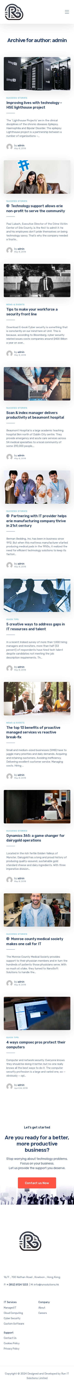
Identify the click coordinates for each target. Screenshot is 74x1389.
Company (44, 1302)
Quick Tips (12, 619)
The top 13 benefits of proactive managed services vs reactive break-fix (33, 732)
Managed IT (10, 1307)
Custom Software (14, 1323)
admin (21, 145)
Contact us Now (37, 1183)
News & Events (15, 304)
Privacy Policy (11, 1348)
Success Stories (16, 98)
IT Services (10, 1302)
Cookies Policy (12, 1343)
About (41, 1307)
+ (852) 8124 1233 (17, 1284)
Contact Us (10, 1338)
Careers (42, 1313)
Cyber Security (12, 1318)
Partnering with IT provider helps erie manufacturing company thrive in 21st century (36, 521)
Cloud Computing (13, 1313)
